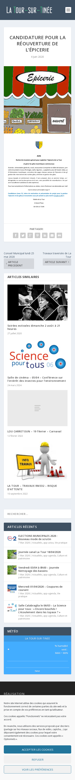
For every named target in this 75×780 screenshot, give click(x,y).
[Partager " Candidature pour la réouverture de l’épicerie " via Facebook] (15, 235)
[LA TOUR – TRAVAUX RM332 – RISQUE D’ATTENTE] (37, 461)
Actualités (37, 542)
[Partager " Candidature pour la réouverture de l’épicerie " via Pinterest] (37, 235)
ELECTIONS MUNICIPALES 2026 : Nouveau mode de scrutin (38, 537)
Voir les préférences (37, 769)
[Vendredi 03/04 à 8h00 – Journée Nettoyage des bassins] (12, 570)
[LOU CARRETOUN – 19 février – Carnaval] (37, 408)
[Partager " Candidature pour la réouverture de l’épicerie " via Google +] (30, 235)
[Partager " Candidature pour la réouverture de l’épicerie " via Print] (59, 235)
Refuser (38, 759)
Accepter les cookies (37, 749)
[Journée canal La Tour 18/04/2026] (12, 554)
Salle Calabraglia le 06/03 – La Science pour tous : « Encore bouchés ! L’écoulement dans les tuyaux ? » (42, 609)
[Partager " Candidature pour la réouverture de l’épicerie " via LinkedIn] (44, 235)
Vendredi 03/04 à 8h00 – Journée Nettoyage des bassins (38, 569)
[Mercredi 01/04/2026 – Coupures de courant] (12, 589)
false (37, 671)
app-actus (48, 542)
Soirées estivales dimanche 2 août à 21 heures (33, 327)
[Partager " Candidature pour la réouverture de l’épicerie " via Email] (52, 235)
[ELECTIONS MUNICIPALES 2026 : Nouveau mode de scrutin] (12, 538)
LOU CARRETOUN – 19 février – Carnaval (34, 431)
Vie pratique (61, 542)
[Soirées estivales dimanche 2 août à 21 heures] (37, 302)
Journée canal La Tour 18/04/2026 (39, 552)
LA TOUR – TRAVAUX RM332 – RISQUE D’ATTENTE (32, 487)
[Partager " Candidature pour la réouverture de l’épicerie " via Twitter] (23, 235)
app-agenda (49, 555)
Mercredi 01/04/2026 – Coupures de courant (40, 588)
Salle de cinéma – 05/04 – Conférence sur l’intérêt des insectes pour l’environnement (36, 379)
